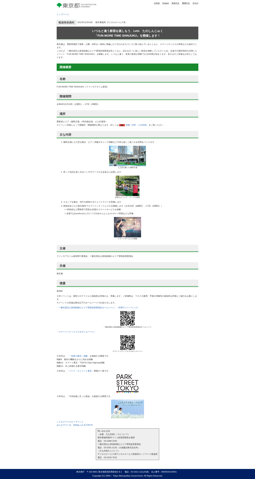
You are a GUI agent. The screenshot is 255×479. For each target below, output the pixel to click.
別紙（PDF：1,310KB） (137, 125)
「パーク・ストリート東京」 (80, 371)
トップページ (63, 14)
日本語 (157, 3)
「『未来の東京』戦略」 (78, 356)
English (165, 3)
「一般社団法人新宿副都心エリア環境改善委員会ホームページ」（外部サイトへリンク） (98, 307)
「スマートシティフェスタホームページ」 (76, 332)
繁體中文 (186, 3)
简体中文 (175, 3)
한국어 (195, 3)
